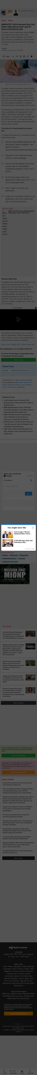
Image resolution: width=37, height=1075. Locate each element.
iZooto (33, 548)
